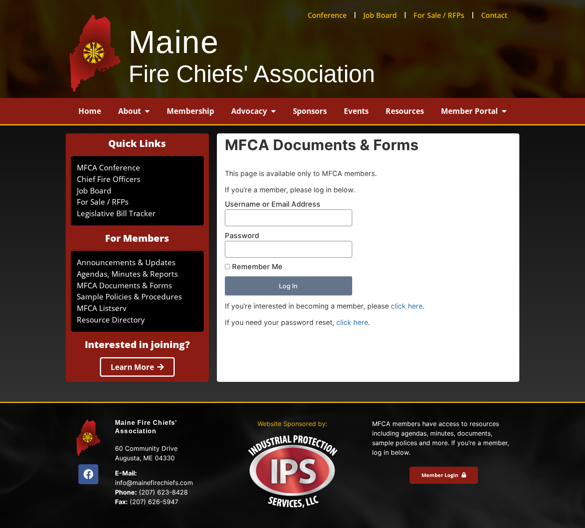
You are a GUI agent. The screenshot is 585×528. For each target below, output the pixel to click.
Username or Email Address (272, 204)
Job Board (380, 15)
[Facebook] (88, 474)
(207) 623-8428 (163, 492)
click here (407, 306)
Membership (190, 111)
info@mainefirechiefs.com (154, 483)
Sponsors (310, 111)
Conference (327, 15)
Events (356, 111)
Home (89, 111)
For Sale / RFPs (438, 15)
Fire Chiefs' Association (252, 74)
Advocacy (249, 111)
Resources (405, 111)
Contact (494, 15)
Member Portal (469, 111)
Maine (174, 42)
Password (242, 235)
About (129, 111)
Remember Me (256, 266)
